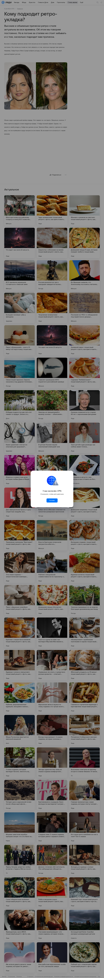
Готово (52, 500)
